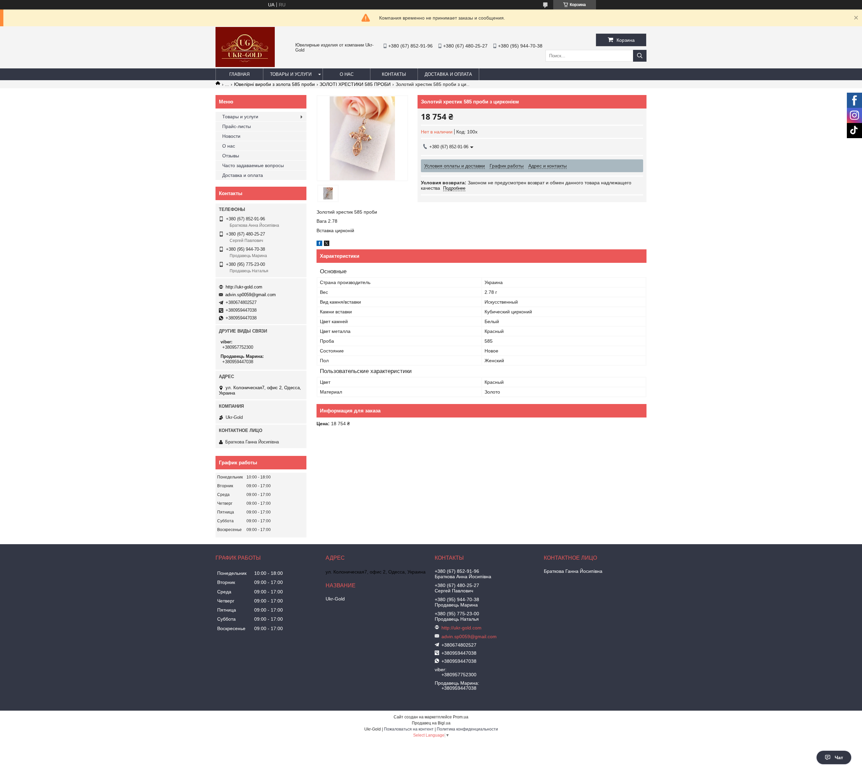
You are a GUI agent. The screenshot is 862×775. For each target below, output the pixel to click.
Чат (839, 757)
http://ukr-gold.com (244, 286)
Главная (239, 74)
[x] (326, 244)
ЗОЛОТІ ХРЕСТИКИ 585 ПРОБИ (355, 84)
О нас (347, 74)
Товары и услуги (290, 74)
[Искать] (639, 56)
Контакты (394, 74)
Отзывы (230, 155)
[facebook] (319, 244)
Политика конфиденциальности (467, 729)
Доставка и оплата (448, 74)
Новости (231, 136)
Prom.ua (460, 717)
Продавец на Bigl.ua (431, 723)
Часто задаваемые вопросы (253, 165)
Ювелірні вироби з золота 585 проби (274, 84)
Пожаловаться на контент (409, 729)
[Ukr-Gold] (245, 65)
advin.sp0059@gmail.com (250, 294)
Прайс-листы (236, 126)
